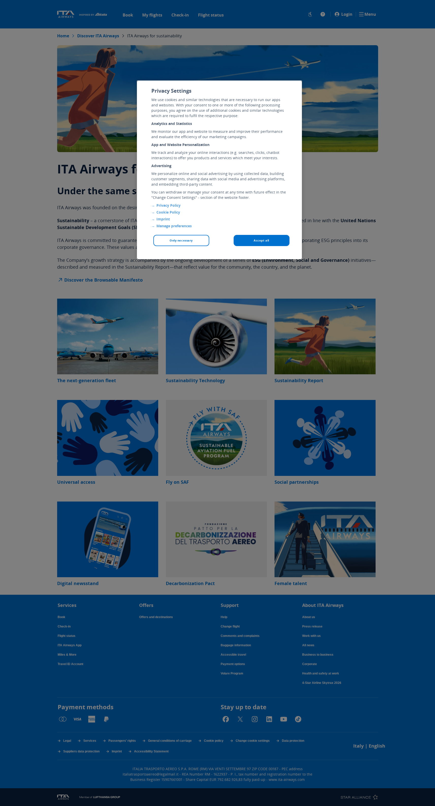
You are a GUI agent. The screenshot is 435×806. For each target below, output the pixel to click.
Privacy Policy (168, 205)
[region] (219, 169)
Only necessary (181, 240)
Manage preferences (174, 225)
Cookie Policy (168, 212)
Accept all (261, 240)
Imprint (163, 219)
